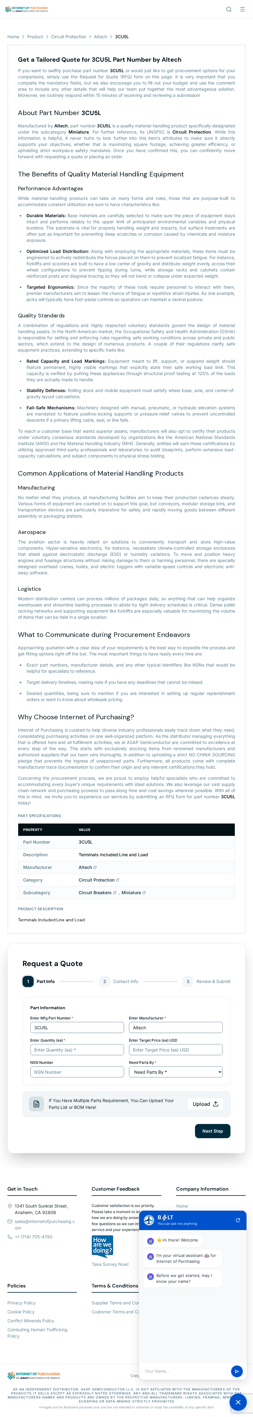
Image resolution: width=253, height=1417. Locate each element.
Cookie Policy (21, 1311)
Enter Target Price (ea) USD (153, 1040)
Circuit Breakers (95, 892)
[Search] (228, 9)
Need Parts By (142, 1062)
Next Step (212, 1131)
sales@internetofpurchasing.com (45, 1224)
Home (13, 36)
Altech (100, 36)
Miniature (131, 892)
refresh (238, 1220)
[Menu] (242, 9)
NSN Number (41, 1062)
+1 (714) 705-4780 (33, 1236)
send (237, 1371)
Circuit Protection (68, 36)
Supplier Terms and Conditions (122, 1302)
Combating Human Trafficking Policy (37, 1333)
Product (35, 36)
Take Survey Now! (110, 1264)
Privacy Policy (21, 1302)
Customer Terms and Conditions (124, 1311)
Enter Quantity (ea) (47, 1040)
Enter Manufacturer (147, 1018)
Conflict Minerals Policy (30, 1320)
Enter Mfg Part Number (51, 1018)
